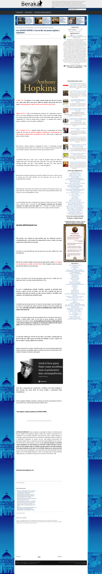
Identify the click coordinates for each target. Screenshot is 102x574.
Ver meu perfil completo (75, 64)
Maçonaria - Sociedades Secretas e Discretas (75, 296)
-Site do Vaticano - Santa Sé (74, 211)
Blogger (84, 563)
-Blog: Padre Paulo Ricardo (74, 184)
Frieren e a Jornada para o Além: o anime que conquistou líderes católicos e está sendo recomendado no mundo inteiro (76, 21)
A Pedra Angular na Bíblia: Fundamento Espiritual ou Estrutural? (78, 154)
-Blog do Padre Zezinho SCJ (75, 180)
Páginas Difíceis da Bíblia (75, 303)
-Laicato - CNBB (75, 194)
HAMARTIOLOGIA (75, 290)
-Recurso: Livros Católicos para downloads (75, 207)
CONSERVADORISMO (75, 272)
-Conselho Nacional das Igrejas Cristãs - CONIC (75, 189)
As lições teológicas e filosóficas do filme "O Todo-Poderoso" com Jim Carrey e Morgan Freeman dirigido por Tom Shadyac (26, 496)
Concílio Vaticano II (75, 274)
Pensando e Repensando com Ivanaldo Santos (75, 299)
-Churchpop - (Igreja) (75, 188)
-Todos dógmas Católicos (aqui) (74, 214)
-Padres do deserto (75, 197)
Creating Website (23, 562)
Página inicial (39, 557)
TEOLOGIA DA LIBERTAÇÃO (75, 314)
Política (74, 301)
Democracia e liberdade (75, 278)
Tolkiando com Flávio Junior (75, 316)
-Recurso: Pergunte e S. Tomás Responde (75, 208)
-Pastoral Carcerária (75, 198)
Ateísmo (75, 268)
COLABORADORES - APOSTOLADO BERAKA (75, 271)
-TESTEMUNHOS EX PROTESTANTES (75, 213)
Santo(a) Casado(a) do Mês (75, 310)
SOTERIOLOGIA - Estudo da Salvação (75, 309)
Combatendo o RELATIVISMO (75, 273)
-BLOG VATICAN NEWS (75, 182)
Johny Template (31, 562)
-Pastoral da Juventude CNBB (75, 200)
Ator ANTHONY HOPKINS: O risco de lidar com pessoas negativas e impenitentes (38, 31)
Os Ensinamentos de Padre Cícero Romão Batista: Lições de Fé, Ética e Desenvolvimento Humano (78, 145)
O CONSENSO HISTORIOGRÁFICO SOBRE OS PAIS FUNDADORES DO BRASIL (78, 101)
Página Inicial (19, 12)
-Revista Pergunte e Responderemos (75, 209)
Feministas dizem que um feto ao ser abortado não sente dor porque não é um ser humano (26, 502)
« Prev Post (18, 556)
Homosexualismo (74, 291)
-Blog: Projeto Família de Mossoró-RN (75, 185)
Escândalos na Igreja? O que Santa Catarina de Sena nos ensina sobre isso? (26, 499)
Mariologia (75, 295)
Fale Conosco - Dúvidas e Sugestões (42, 12)
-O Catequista (75, 196)
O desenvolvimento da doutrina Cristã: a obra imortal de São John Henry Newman (78, 162)
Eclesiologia (74, 280)
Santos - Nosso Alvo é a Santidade (75, 311)
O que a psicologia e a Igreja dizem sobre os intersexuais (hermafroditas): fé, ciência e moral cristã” (78, 109)
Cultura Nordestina (75, 276)
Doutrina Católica (75, 279)
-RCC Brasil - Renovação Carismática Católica (74, 202)
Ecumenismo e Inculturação (74, 282)
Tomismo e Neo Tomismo (75, 317)
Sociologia (75, 313)
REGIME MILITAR (75, 307)
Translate (79, 31)
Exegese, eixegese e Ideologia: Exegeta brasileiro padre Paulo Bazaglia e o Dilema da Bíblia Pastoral (63, 21)
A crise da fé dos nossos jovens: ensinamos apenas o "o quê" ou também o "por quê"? (78, 91)
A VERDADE (75, 266)
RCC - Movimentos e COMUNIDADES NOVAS (74, 304)
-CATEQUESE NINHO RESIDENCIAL (75, 186)
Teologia (75, 315)
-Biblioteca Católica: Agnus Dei (74, 176)
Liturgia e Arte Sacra (75, 292)
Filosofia (75, 289)
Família (74, 287)
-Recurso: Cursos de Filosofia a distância (75, 205)
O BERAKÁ (26, 563)
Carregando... (75, 219)
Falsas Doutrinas (75, 286)
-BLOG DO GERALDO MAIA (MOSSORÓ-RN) (74, 179)
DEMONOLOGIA (74, 277)
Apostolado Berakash (75, 267)
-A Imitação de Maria (75, 172)
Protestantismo (75, 302)
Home (17, 27)
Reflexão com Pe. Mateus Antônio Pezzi (75, 308)
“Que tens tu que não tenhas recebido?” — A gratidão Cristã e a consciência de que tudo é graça (26, 505)
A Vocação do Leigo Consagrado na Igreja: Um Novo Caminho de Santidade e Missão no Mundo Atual (78, 119)
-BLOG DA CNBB (75, 177)
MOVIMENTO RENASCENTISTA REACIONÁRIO (75, 293)
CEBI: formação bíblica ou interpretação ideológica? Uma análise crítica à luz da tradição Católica (46, 21)
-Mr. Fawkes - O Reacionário (75, 195)
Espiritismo (75, 285)
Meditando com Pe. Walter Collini (75, 297)
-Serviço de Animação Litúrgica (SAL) (75, 210)
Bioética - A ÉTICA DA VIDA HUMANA (75, 270)
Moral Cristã (21, 27)
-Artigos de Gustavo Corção (74, 174)
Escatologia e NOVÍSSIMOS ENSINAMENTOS (74, 284)
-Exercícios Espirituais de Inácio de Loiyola (75, 192)
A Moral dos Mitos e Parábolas (75, 265)
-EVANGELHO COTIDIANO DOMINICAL (74, 190)
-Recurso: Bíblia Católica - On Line (75, 203)
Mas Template (37, 562)
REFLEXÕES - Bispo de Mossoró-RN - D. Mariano (75, 305)
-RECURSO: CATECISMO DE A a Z (75, 204)
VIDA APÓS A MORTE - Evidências (75, 319)
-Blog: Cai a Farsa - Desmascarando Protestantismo (75, 183)
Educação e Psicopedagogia (75, 283)
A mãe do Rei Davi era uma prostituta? (78, 137)
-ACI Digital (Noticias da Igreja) (74, 173)
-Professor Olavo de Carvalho (75, 201)
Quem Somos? (28, 12)
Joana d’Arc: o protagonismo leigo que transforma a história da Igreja (29, 20)
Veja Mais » (60, 556)
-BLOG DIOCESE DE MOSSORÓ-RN (75, 178)
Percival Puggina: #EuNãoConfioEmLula (78, 83)
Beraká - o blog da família (77, 35)
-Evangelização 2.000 (74, 191)
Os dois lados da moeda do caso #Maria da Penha (78, 129)
